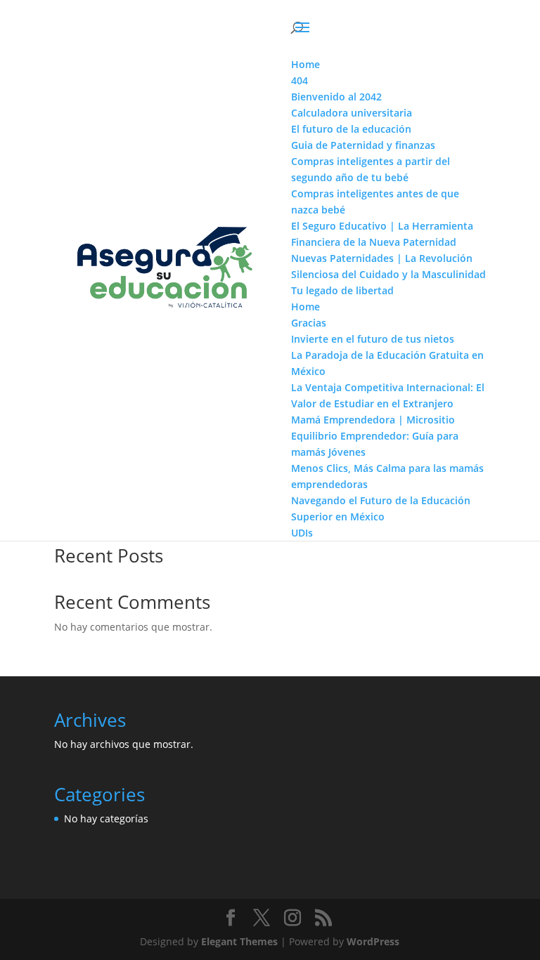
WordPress (373, 941)
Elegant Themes (239, 941)
